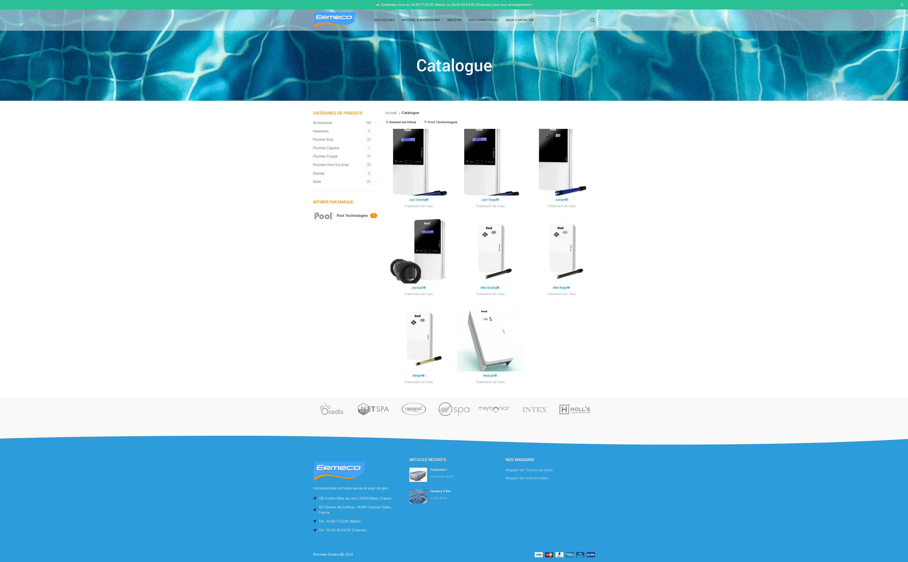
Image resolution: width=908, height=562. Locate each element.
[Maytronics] (494, 409)
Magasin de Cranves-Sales (527, 478)
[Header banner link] (447, 4)
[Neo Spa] (414, 409)
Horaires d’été (440, 491)
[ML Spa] (454, 409)
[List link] (357, 521)
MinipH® (419, 376)
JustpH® (561, 200)
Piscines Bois (323, 139)
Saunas (318, 173)
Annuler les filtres (402, 122)
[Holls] (575, 409)
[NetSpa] (373, 409)
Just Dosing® (418, 200)
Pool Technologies (443, 122)
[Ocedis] (333, 409)
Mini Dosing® (490, 288)
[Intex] (534, 409)
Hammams (321, 131)
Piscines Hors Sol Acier (331, 165)
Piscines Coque (325, 156)
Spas (317, 181)
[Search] (592, 20)
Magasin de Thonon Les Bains (529, 470)
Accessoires (322, 123)
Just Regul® (490, 200)
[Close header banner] (902, 4)
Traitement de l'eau (418, 206)
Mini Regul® (561, 288)
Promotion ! (439, 470)
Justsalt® (418, 288)
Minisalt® (490, 376)
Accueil (391, 113)
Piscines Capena (326, 148)
